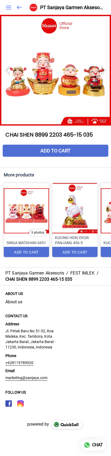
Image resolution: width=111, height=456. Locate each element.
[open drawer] (8, 7)
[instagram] (20, 403)
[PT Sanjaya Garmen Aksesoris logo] (33, 7)
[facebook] (8, 403)
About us (13, 301)
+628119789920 (19, 363)
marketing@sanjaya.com (26, 378)
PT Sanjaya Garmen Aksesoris (71, 7)
